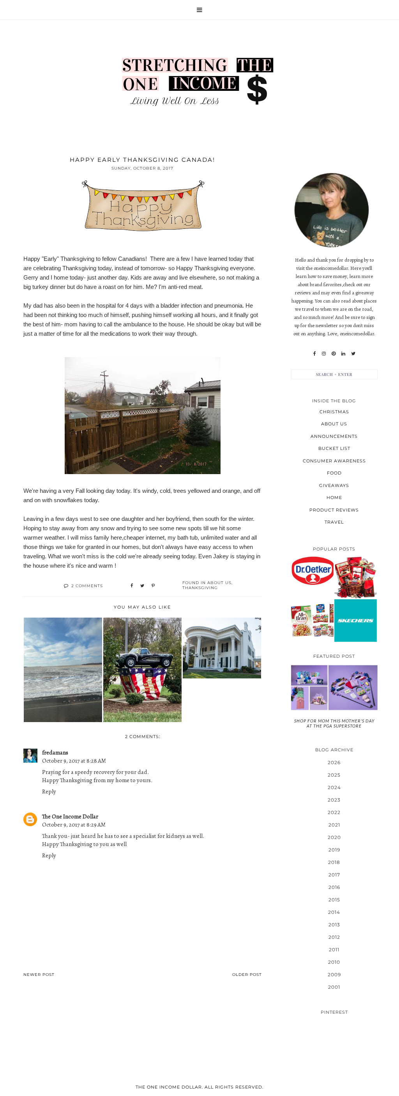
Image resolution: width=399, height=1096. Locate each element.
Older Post (247, 974)
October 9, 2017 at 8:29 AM (74, 825)
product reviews (334, 510)
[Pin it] (153, 586)
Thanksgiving (200, 587)
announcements (334, 436)
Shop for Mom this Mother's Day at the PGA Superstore (334, 723)
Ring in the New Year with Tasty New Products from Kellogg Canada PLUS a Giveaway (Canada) (312, 620)
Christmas (334, 411)
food (334, 473)
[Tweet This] (142, 586)
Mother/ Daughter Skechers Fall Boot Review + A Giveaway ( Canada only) (355, 620)
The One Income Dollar (70, 816)
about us (219, 582)
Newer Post (39, 974)
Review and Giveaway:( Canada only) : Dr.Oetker (312, 570)
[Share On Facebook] (132, 586)
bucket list (334, 448)
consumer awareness (334, 461)
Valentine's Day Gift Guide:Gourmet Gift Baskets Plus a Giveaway (355, 577)
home (334, 497)
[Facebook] (314, 354)
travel (334, 522)
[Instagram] (324, 354)
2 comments (87, 585)
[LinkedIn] (343, 354)
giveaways (334, 485)
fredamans (55, 752)
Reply (49, 791)
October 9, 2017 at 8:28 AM (74, 761)
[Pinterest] (333, 354)
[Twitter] (353, 354)
